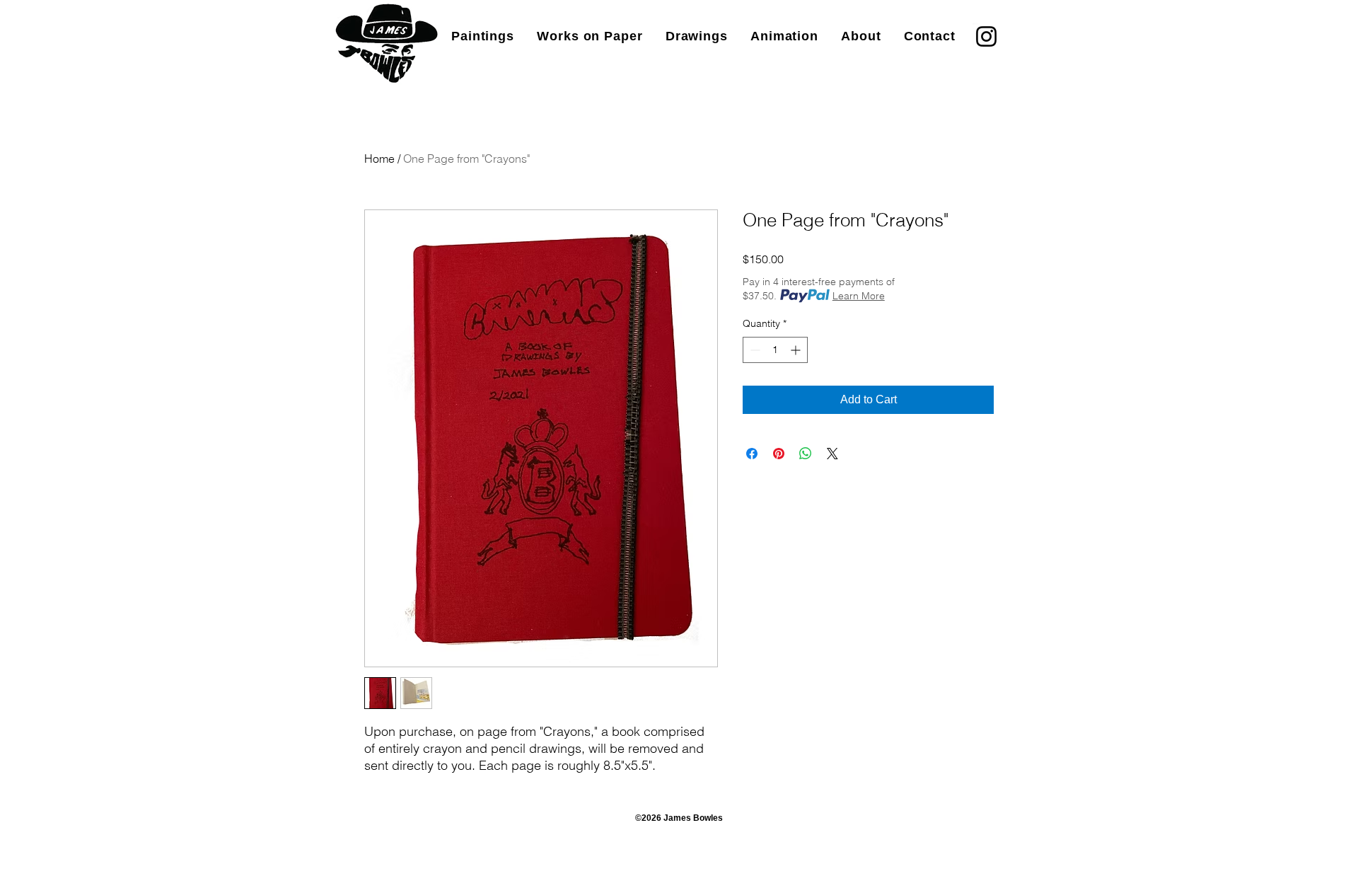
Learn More (858, 295)
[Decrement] (753, 350)
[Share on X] (832, 453)
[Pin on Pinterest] (778, 453)
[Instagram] (986, 36)
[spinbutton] (775, 350)
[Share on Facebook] (751, 453)
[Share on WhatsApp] (805, 453)
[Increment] (797, 350)
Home (379, 158)
